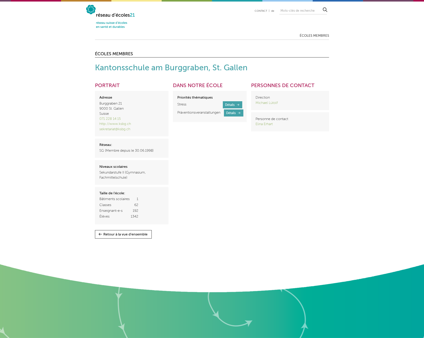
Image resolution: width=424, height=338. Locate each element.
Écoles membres (314, 35)
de (272, 11)
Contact (261, 11)
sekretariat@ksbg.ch (114, 129)
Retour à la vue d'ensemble (125, 234)
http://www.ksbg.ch (115, 124)
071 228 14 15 (110, 119)
